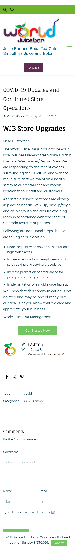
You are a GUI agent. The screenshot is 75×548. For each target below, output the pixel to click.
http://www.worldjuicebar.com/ (42, 354)
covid (28, 393)
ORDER (34, 67)
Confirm (59, 542)
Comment (10, 452)
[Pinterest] (22, 377)
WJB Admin (47, 116)
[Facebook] (7, 377)
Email (43, 491)
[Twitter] (14, 377)
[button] (37, 330)
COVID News (33, 401)
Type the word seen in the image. (27, 512)
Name (7, 491)
